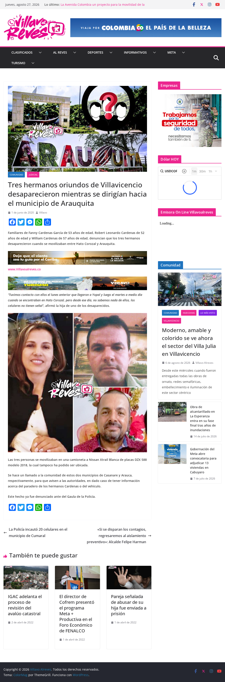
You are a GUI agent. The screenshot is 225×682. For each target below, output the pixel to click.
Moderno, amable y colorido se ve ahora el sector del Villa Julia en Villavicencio (189, 341)
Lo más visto (207, 312)
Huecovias (189, 312)
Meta (171, 52)
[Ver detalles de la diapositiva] (145, 27)
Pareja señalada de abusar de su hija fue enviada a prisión (128, 605)
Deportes (95, 52)
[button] (39, 52)
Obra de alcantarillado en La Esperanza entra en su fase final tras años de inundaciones (203, 418)
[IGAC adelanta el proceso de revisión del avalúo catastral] (26, 568)
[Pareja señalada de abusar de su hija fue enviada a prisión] (129, 568)
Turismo (18, 63)
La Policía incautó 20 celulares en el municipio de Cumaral (38, 532)
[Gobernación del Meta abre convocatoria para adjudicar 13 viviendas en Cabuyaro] (172, 464)
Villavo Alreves (204, 363)
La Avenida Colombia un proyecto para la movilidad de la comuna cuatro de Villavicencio (103, 6)
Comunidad (16, 174)
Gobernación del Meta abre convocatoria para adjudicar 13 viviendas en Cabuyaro (203, 460)
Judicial (33, 174)
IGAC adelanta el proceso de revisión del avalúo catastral (25, 605)
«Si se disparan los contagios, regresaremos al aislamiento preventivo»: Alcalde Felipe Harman (116, 536)
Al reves (60, 52)
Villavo (43, 212)
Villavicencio (171, 320)
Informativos (135, 52)
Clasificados (22, 52)
